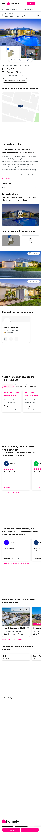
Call (29, 830)
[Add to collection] (27, 628)
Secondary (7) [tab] (21, 386)
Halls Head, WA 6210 (12, 9)
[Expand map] (36, 95)
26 (14, 60)
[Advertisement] (20, 132)
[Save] (37, 15)
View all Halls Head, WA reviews (14, 493)
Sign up (31, 3)
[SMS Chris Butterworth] (16, 339)
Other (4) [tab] (33, 386)
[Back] (2, 15)
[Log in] (38, 3)
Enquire (11, 830)
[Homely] (20, 821)
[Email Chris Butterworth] (5, 339)
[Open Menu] (3, 3)
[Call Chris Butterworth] (11, 339)
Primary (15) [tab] (8, 386)
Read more (6, 178)
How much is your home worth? (15, 80)
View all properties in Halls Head (14, 639)
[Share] (33, 15)
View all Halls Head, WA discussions (16, 564)
